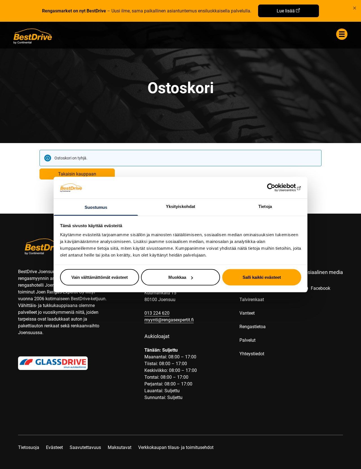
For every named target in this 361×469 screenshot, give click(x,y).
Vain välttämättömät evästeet (99, 277)
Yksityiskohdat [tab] (180, 206)
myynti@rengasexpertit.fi (169, 320)
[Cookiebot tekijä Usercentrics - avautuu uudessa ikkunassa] (276, 187)
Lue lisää (286, 11)
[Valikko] (341, 34)
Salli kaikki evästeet (262, 277)
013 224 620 (157, 313)
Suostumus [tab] (96, 207)
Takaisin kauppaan (77, 174)
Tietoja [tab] (265, 206)
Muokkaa (177, 277)
